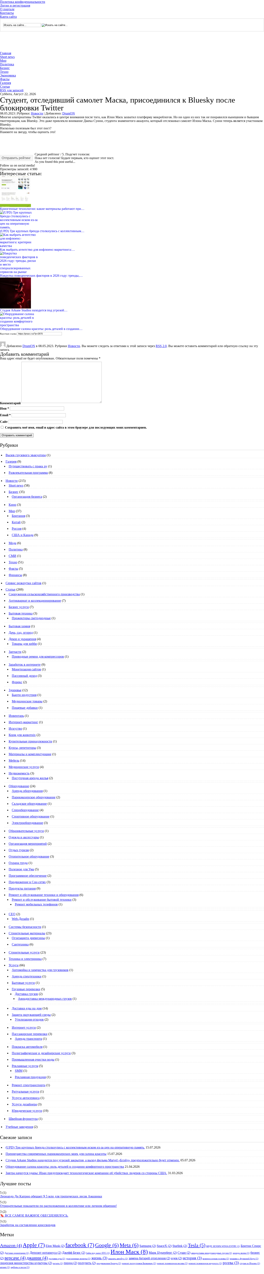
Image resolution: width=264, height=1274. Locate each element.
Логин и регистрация (15, 5)
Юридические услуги (27, 1110)
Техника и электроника (25, 959)
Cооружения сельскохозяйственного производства (44, 594)
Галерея (5, 83)
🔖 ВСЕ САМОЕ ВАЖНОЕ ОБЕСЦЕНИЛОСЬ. (34, 1215)
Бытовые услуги (23, 982)
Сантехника (20, 944)
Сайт (4, 421)
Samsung (147, 1246)
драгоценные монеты (78, 1258)
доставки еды (56, 1258)
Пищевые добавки (25, 707)
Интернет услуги (24, 1027)
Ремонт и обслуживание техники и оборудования (44, 895)
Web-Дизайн (20, 919)
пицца (70, 1263)
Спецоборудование (25, 810)
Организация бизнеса (27, 496)
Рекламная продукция (30, 1077)
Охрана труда (18, 863)
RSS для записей (12, 90)
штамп (5, 1267)
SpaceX (164, 1246)
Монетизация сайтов (26, 669)
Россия (16, 528)
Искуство (15, 728)
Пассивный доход (24, 675)
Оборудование (19, 786)
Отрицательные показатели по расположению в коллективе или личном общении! (58, 1206)
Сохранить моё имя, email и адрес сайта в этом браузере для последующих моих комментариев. (76, 427)
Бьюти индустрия (24, 695)
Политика (7, 64)
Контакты (7, 13)
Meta (129, 1245)
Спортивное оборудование (31, 816)
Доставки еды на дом (27, 1008)
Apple (34, 1245)
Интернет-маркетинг (23, 722)
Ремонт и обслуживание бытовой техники (42, 899)
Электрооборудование (27, 823)
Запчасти (15, 652)
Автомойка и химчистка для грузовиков (40, 970)
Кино (12, 504)
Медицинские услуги (24, 767)
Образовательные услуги (26, 831)
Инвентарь (16, 715)
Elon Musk (55, 1246)
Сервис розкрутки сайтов (23, 583)
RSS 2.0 (161, 346)
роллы (231, 1263)
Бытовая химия (19, 626)
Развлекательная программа (28, 472)
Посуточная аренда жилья (30, 778)
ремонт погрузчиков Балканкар (139, 1263)
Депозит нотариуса (45, 1252)
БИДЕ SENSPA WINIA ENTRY (223, 1246)
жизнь (99, 1258)
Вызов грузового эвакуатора (26, 455)
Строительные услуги (24, 952)
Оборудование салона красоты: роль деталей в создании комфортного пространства (65, 1166)
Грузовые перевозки (26, 989)
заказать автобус (118, 1258)
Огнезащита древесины (28, 938)
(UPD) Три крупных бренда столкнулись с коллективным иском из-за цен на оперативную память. (75, 1147)
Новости (37, 113)
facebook (79, 1245)
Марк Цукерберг (163, 1252)
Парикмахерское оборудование (33, 797)
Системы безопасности (25, 927)
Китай (16, 522)
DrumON (68, 113)
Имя (4, 408)
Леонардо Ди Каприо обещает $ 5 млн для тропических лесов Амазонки (51, 1196)
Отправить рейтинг (16, 158)
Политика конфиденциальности (22, 2)
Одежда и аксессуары (24, 837)
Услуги (14, 965)
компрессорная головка (216, 1258)
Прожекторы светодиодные (31, 618)
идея (176, 1258)
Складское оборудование (29, 803)
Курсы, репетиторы (22, 747)
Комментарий (10, 403)
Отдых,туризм (19, 850)
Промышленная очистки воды (33, 1059)
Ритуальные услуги (25, 1091)
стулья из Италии (250, 1263)
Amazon (11, 1245)
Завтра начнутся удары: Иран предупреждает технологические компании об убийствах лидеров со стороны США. (86, 1173)
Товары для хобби (24, 643)
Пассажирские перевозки (29, 1034)
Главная (5, 53)
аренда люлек (241, 1253)
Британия (18, 516)
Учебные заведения (19, 1127)
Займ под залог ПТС (98, 1253)
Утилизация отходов (29, 1019)
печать (58, 1263)
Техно (4, 71)
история (192, 1258)
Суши (184, 1252)
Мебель (14, 760)
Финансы (15, 575)
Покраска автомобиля (27, 1046)
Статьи (5, 86)
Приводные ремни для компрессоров (38, 656)
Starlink (179, 1246)
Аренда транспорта (28, 1038)
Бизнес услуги (19, 607)
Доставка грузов (26, 994)
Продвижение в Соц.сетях (27, 882)
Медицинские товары (27, 701)
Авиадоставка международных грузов (45, 998)
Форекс (17, 682)
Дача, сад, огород (21, 632)
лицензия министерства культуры (26, 1263)
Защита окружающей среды (31, 1014)
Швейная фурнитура (23, 1118)
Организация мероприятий (28, 843)
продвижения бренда (109, 1263)
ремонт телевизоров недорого (205, 1263)
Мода (12, 543)
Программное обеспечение (28, 875)
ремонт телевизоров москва (172, 1263)
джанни (37, 1257)
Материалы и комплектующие (30, 754)
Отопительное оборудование (29, 856)
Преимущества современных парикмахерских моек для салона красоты (56, 1154)
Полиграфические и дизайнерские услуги (41, 1053)
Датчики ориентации (17, 1253)
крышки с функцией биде (244, 1258)
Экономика (8, 75)
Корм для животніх (22, 735)
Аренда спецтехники (26, 976)
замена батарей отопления (149, 1258)
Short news (7, 57)
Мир (3, 60)
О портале (7, 9)
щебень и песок (20, 1267)
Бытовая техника (21, 613)
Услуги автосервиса (26, 1098)
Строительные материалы (27, 933)
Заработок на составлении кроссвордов (27, 1225)
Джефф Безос (73, 1252)
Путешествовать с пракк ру (28, 466)
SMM (18, 1070)
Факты (4, 79)
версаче (15, 1257)
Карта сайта (8, 16)
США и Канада (22, 535)
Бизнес (5, 68)
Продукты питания (22, 888)
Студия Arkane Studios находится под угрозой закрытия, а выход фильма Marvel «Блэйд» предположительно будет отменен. (93, 1160)
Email (5, 415)
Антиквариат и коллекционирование (35, 600)
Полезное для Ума (21, 869)
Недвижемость (19, 773)
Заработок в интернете (25, 664)
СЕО (12, 914)
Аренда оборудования (27, 791)
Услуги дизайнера (24, 1104)
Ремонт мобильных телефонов (36, 904)
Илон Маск (129, 1251)
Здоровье (15, 690)
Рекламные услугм (25, 1066)
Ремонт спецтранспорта (28, 1085)
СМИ (12, 556)
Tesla (196, 1245)
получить (87, 1263)
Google (107, 1245)
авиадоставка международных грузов (211, 1253)
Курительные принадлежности (30, 741)
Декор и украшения (22, 639)
